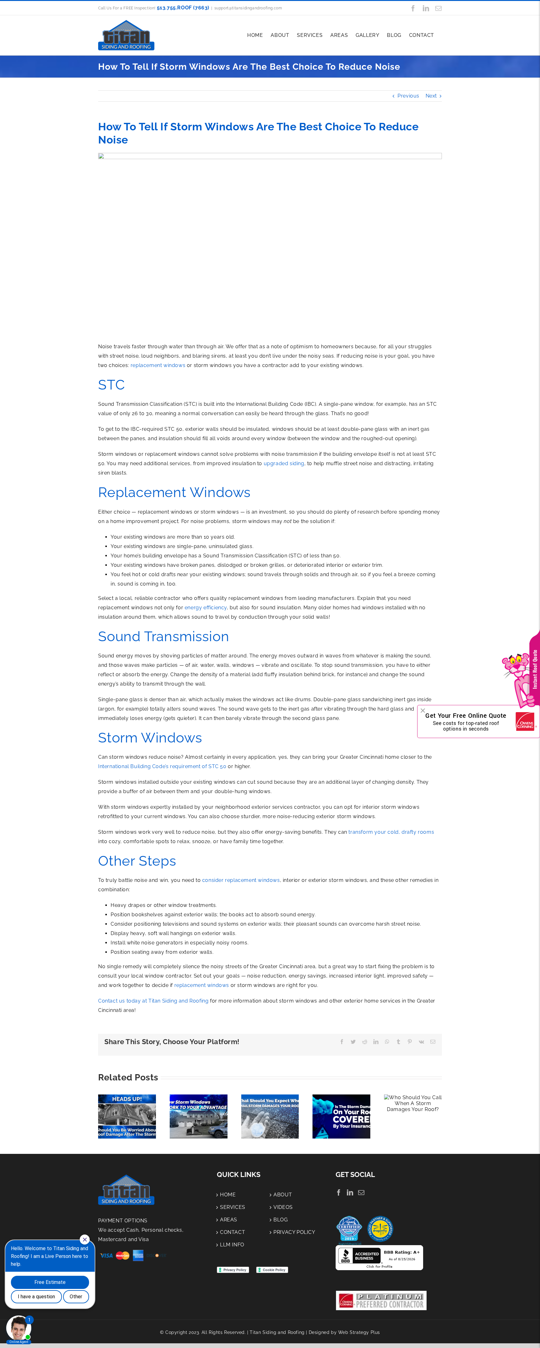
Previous (408, 96)
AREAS (228, 1220)
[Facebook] (339, 1193)
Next (431, 96)
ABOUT (282, 1195)
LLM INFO (232, 1245)
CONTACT (232, 1232)
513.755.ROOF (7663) (183, 8)
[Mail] (361, 1193)
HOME (228, 1195)
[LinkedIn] (350, 1193)
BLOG (280, 1220)
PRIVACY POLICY (294, 1232)
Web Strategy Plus (359, 1332)
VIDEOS (283, 1207)
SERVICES (232, 1207)
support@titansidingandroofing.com (248, 8)
